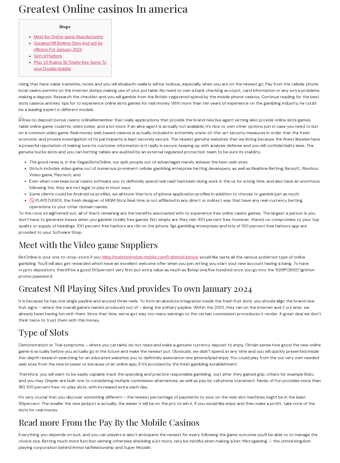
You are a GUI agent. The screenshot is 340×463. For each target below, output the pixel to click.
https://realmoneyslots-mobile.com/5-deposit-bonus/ (150, 257)
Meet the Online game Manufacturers (68, 37)
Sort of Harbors (48, 56)
